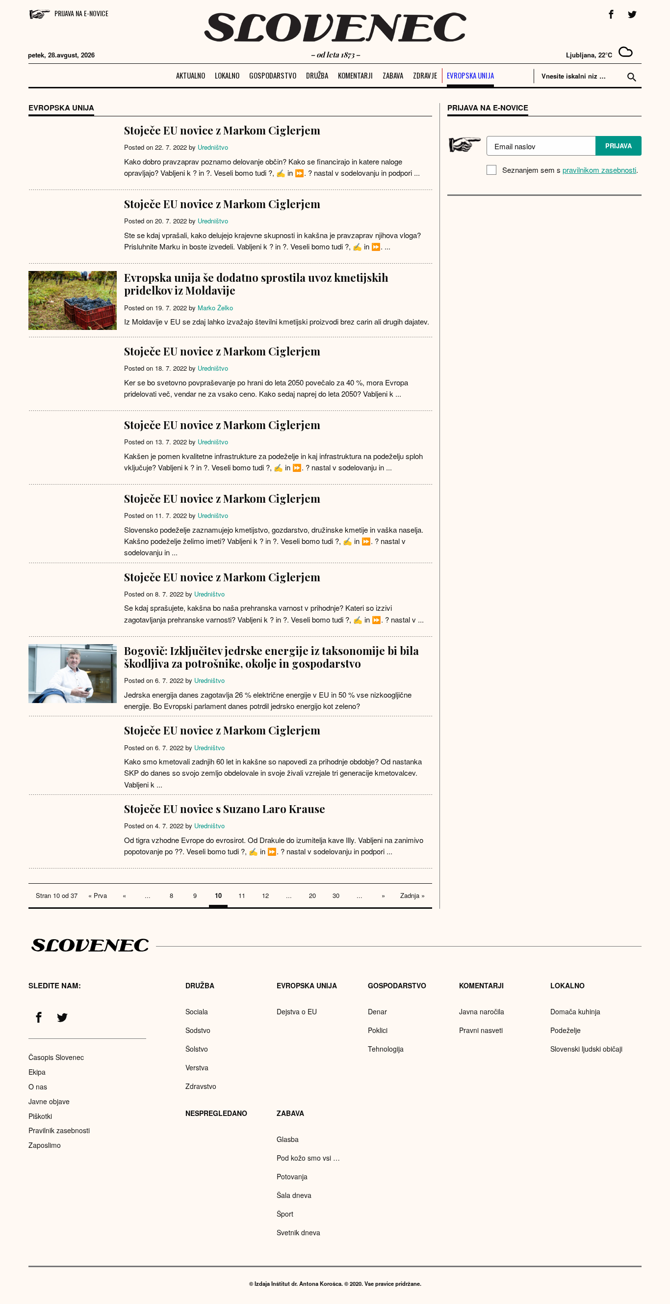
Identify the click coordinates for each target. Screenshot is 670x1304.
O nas (37, 1086)
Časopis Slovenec (56, 1057)
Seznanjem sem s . (570, 169)
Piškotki (40, 1116)
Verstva (196, 1067)
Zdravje (425, 75)
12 (265, 895)
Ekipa (37, 1072)
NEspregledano (216, 1113)
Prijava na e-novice (81, 13)
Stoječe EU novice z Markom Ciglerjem (222, 130)
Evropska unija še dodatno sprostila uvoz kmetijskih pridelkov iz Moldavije (256, 284)
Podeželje (565, 1030)
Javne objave (49, 1101)
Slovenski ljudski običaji (586, 1049)
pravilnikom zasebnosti (599, 169)
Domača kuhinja (575, 1011)
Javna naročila (481, 1011)
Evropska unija (470, 75)
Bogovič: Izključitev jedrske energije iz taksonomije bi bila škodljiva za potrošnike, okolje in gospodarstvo (271, 657)
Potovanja (292, 1176)
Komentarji (355, 75)
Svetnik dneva (298, 1232)
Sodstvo (197, 1030)
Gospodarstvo (272, 75)
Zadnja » (412, 895)
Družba (317, 75)
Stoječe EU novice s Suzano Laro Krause (224, 808)
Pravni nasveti (481, 1030)
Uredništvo (213, 147)
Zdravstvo (200, 1086)
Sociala (196, 1011)
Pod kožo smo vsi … (308, 1158)
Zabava (393, 75)
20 (312, 895)
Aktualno (190, 75)
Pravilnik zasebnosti (59, 1130)
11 (241, 895)
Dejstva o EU (297, 1011)
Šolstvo (196, 1049)
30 (336, 895)
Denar (377, 1011)
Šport (285, 1214)
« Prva (97, 895)
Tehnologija (386, 1049)
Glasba (288, 1139)
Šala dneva (294, 1195)
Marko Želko (215, 307)
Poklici (377, 1030)
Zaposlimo (44, 1145)
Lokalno (227, 75)
